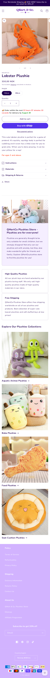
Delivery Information (13, 580)
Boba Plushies (9, 433)
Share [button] (7, 182)
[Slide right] (30, 68)
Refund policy (10, 560)
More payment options (25, 131)
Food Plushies (9, 485)
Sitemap (8, 612)
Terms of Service (12, 554)
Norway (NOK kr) (23, 658)
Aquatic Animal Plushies (14, 380)
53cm (6, 93)
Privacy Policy (11, 565)
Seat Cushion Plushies (13, 538)
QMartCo (27, 675)
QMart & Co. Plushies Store (16, 606)
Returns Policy (11, 586)
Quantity (5, 98)
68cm (17, 93)
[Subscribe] (42, 633)
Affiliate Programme (13, 617)
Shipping (13, 84)
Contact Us (9, 591)
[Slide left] (19, 68)
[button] (3, 10)
